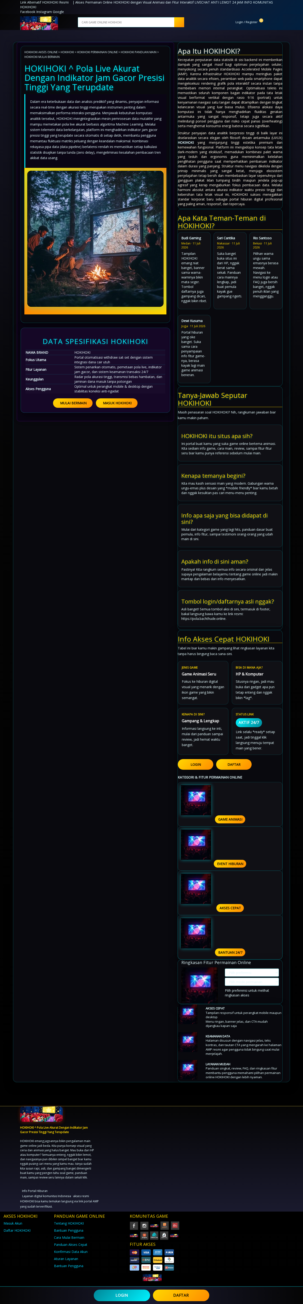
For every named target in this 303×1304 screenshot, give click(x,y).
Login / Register (246, 22)
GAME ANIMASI (230, 819)
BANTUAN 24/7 (230, 952)
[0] (265, 22)
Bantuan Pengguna (68, 1230)
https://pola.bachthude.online (203, 618)
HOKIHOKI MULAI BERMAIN (42, 57)
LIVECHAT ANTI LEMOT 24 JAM (219, 2)
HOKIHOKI (67, 52)
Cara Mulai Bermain (69, 1237)
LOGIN (196, 764)
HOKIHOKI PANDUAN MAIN (138, 52)
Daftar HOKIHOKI (17, 1230)
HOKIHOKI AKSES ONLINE (41, 52)
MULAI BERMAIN (73, 403)
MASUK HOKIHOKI (117, 403)
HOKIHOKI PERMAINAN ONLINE (97, 52)
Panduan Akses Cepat (70, 1244)
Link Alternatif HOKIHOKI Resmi (44, 2)
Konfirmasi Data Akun (71, 1251)
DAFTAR (234, 764)
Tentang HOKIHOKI (69, 1223)
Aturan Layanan (66, 1258)
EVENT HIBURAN (230, 863)
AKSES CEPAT (230, 908)
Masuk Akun (13, 1223)
